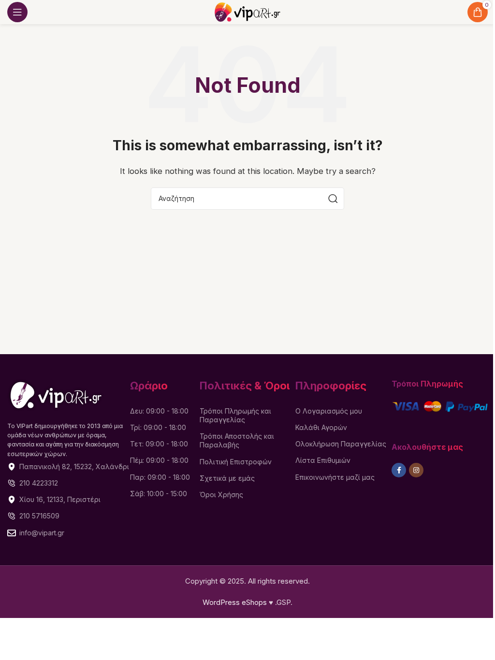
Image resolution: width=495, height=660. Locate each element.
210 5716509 (39, 516)
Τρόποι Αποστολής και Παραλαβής (237, 440)
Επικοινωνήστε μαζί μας (335, 477)
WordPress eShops (235, 602)
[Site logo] (247, 11)
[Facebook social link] (399, 470)
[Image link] (56, 394)
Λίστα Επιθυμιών (322, 460)
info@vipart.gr (41, 533)
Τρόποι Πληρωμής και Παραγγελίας (235, 415)
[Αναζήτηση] (333, 198)
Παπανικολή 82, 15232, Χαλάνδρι (74, 466)
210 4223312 (38, 483)
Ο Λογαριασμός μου (328, 411)
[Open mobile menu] (17, 12)
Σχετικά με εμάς (227, 478)
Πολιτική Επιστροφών (236, 462)
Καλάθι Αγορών (321, 427)
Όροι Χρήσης (221, 494)
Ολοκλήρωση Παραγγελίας (340, 444)
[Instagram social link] (416, 470)
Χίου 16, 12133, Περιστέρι (60, 499)
